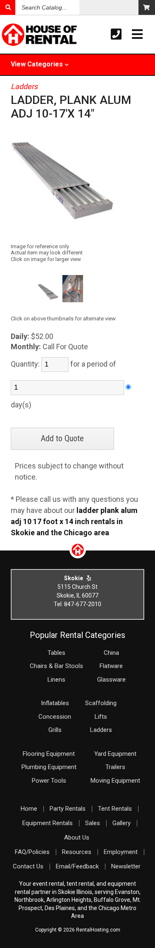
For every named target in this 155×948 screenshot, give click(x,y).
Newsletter (126, 866)
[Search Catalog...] (7, 7)
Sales (92, 823)
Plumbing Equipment (48, 767)
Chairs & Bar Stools (56, 666)
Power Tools (49, 780)
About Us (76, 837)
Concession (54, 716)
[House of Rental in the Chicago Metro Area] (15, 35)
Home (29, 808)
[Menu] (137, 34)
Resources (76, 852)
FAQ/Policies (32, 852)
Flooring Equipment (49, 753)
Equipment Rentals (47, 823)
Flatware (111, 666)
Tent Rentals (115, 808)
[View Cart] (146, 7)
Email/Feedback (77, 866)
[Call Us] (116, 34)
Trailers (115, 767)
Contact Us (28, 866)
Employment (121, 852)
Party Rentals (68, 808)
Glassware (111, 679)
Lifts (101, 716)
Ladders (24, 86)
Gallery (121, 823)
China (111, 652)
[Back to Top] (77, 555)
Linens (56, 679)
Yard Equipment (115, 753)
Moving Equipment (115, 780)
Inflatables (55, 703)
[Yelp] (89, 578)
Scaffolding (101, 703)
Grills (55, 730)
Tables (56, 652)
